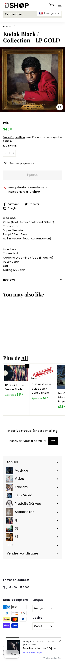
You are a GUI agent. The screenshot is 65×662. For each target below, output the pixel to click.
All (24, 357)
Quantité (10, 146)
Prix (6, 123)
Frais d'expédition (14, 137)
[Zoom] (59, 107)
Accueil (7, 26)
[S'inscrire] (53, 441)
